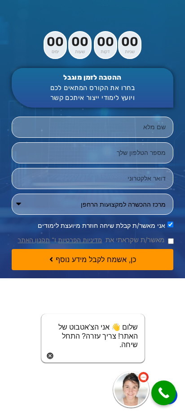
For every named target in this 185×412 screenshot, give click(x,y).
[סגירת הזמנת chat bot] (50, 355)
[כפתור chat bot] (131, 389)
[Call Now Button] (163, 392)
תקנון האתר (34, 240)
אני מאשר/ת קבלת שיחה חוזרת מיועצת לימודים (101, 225)
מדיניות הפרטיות (80, 240)
